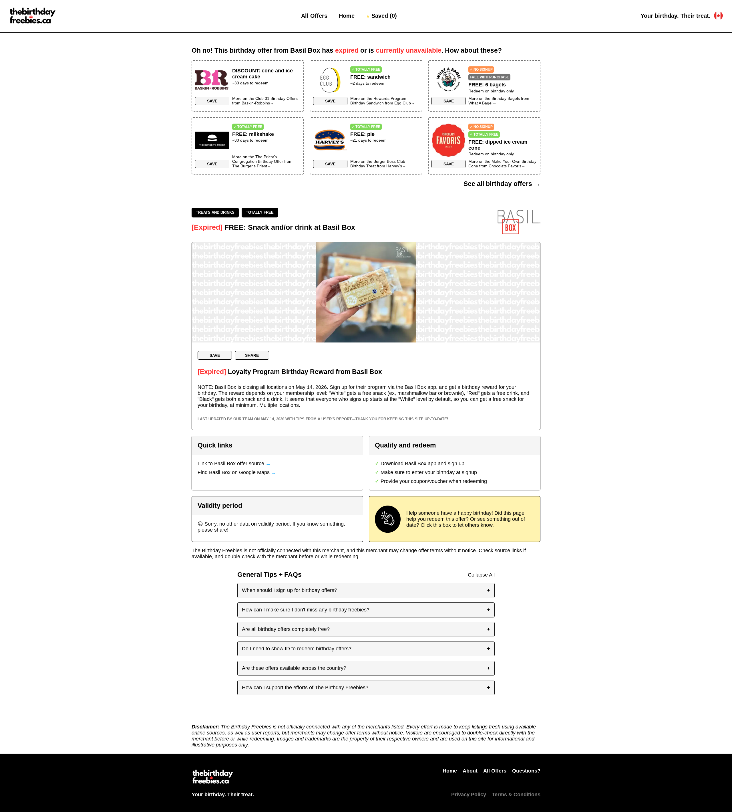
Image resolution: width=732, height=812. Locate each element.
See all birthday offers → (502, 183)
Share (252, 355)
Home (347, 16)
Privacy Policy (468, 794)
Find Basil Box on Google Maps (237, 472)
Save (212, 101)
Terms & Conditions (516, 794)
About (470, 771)
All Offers (314, 16)
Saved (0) (381, 16)
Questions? (526, 771)
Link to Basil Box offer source (234, 463)
